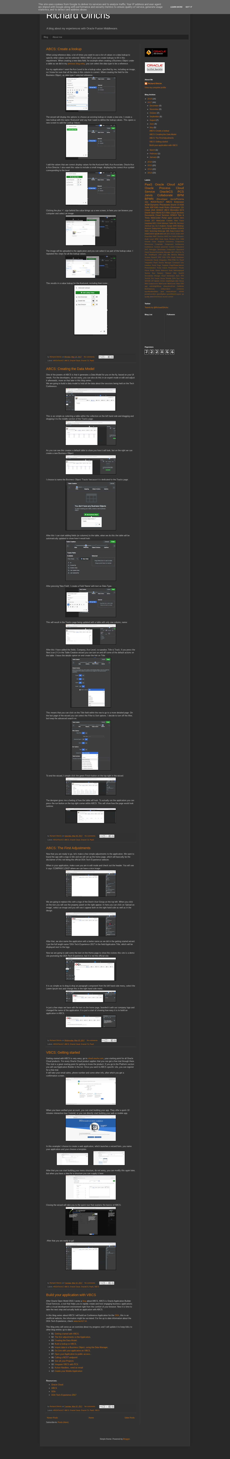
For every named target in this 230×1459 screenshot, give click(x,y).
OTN (168, 257)
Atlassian (180, 236)
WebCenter (163, 283)
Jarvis (149, 195)
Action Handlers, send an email (69, 1367)
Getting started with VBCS (67, 1334)
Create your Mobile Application (68, 1371)
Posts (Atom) (63, 1422)
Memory (174, 255)
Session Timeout (164, 273)
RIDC (147, 231)
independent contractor (172, 289)
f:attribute (180, 286)
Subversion (171, 276)
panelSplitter (161, 294)
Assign (169, 226)
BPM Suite (159, 239)
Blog (46, 37)
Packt (154, 265)
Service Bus (150, 273)
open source (173, 218)
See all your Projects (64, 1361)
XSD (182, 283)
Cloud (147, 210)
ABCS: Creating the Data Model (70, 369)
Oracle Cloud (75, 361)
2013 (150, 173)
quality (147, 297)
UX (152, 281)
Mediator (173, 228)
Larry (164, 255)
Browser (148, 228)
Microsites (174, 210)
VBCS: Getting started (63, 1052)
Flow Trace (179, 220)
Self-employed (179, 270)
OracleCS (84, 1287)
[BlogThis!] (103, 357)
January (153, 157)
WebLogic (161, 231)
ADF (181, 184)
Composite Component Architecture (169, 244)
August (153, 120)
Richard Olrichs (78, 15)
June (152, 124)
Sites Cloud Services (175, 213)
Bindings (180, 226)
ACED (178, 234)
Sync (178, 276)
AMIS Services (158, 236)
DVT (146, 249)
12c (146, 202)
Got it (189, 7)
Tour (178, 278)
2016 (150, 162)
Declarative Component (166, 249)
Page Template (163, 265)
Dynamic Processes (160, 204)
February (154, 154)
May (152, 127)
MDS (182, 218)
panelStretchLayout (174, 294)
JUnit (159, 223)
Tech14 (147, 278)
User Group (179, 281)
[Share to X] (106, 357)
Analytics (162, 226)
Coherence (170, 241)
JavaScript (166, 228)
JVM (159, 255)
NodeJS (154, 257)
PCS (181, 191)
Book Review (169, 239)
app (146, 286)
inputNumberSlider (151, 291)
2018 (150, 99)
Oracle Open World (153, 213)
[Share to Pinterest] (112, 357)
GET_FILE (175, 252)
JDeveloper (162, 199)
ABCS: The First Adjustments (68, 848)
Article (174, 236)
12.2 (157, 226)
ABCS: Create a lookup (64, 49)
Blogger (126, 1439)
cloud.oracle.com (95, 1058)
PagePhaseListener (176, 265)
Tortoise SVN (171, 278)
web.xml (163, 234)
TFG (182, 276)
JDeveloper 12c (177, 207)
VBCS (96, 1287)
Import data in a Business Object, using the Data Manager (81, 1347)
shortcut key (150, 226)
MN (169, 255)
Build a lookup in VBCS (65, 1344)
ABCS (66, 361)
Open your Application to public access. (73, 1354)
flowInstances (150, 289)
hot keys (180, 223)
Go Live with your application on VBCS (72, 1350)
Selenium (164, 223)
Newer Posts (52, 1418)
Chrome (147, 241)
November (154, 109)
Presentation (173, 268)
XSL (175, 223)
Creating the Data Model (66, 1340)
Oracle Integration (160, 260)
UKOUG (148, 281)
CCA (177, 239)
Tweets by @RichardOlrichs (156, 307)
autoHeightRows (155, 286)
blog (84, 1301)
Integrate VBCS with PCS (66, 1364)
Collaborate (165, 195)
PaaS (92, 361)
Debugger (152, 249)
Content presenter (161, 247)
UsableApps (170, 281)
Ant (170, 236)
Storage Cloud (159, 276)
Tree (182, 278)
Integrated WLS (150, 223)
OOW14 (173, 215)
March (153, 150)
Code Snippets (158, 241)
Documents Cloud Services (157, 215)
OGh (117, 1315)
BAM (175, 226)
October (153, 113)
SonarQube (149, 276)
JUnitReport (152, 255)
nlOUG (181, 291)
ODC (159, 257)
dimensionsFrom (169, 286)
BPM (180, 195)
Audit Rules (164, 207)
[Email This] (100, 357)
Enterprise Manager (163, 252)
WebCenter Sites (173, 283)
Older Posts (130, 1418)
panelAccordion (150, 294)
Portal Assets (162, 268)
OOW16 (181, 228)
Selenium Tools (166, 270)
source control (168, 297)
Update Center (159, 281)
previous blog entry (76, 63)
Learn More (176, 7)
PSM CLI (175, 260)
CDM (182, 239)
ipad (162, 291)
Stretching (153, 231)
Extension (179, 202)
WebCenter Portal (159, 218)
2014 (150, 169)
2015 (150, 165)
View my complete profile (155, 87)
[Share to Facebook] (109, 357)
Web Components (151, 283)
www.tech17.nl (80, 1321)
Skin (174, 273)
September (155, 117)
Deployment (156, 228)
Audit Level (149, 239)
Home (91, 1418)
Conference (149, 247)
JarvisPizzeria (177, 199)
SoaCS (181, 273)
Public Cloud (155, 270)
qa (183, 294)
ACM (147, 204)
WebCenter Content (164, 220)
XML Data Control (173, 231)
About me (57, 37)
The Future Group (158, 278)
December (154, 106)
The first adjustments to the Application (72, 1337)
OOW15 (159, 210)
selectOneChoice (156, 297)
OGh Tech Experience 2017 (63, 1395)
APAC (166, 236)
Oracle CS (85, 361)
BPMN (149, 198)
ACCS (173, 234)
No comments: (89, 357)
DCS (182, 210)
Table (171, 223)
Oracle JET (150, 220)
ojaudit (156, 234)
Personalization (150, 268)
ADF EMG (154, 207)
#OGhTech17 (58, 361)
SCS (164, 213)
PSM (169, 260)
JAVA (153, 210)
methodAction (171, 291)
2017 (150, 102)
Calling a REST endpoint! (66, 1357)
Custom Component (176, 247)
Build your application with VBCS (71, 1295)
